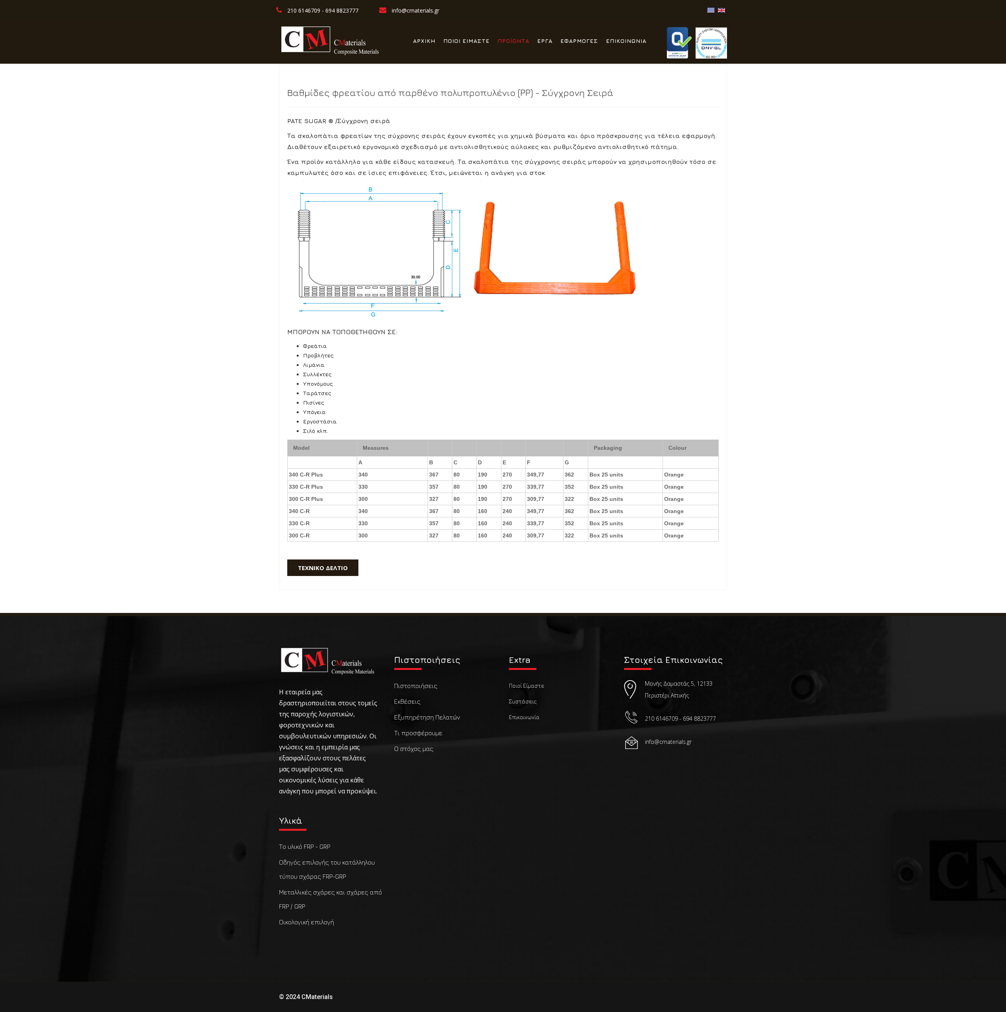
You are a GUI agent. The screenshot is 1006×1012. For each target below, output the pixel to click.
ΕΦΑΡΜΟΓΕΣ (579, 40)
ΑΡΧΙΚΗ (424, 40)
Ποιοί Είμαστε (526, 685)
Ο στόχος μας (413, 748)
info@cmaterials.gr (415, 10)
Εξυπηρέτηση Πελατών (427, 717)
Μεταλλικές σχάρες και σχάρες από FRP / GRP (330, 899)
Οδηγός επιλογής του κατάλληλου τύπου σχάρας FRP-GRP (327, 869)
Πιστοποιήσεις (415, 685)
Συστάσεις (523, 701)
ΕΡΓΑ (545, 40)
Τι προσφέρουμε (418, 732)
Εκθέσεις (407, 701)
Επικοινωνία (524, 717)
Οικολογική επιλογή (306, 922)
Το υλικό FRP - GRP (304, 846)
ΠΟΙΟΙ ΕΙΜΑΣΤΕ (466, 40)
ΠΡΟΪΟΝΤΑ (513, 40)
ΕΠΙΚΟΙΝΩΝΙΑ (626, 40)
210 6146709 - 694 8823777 (322, 10)
